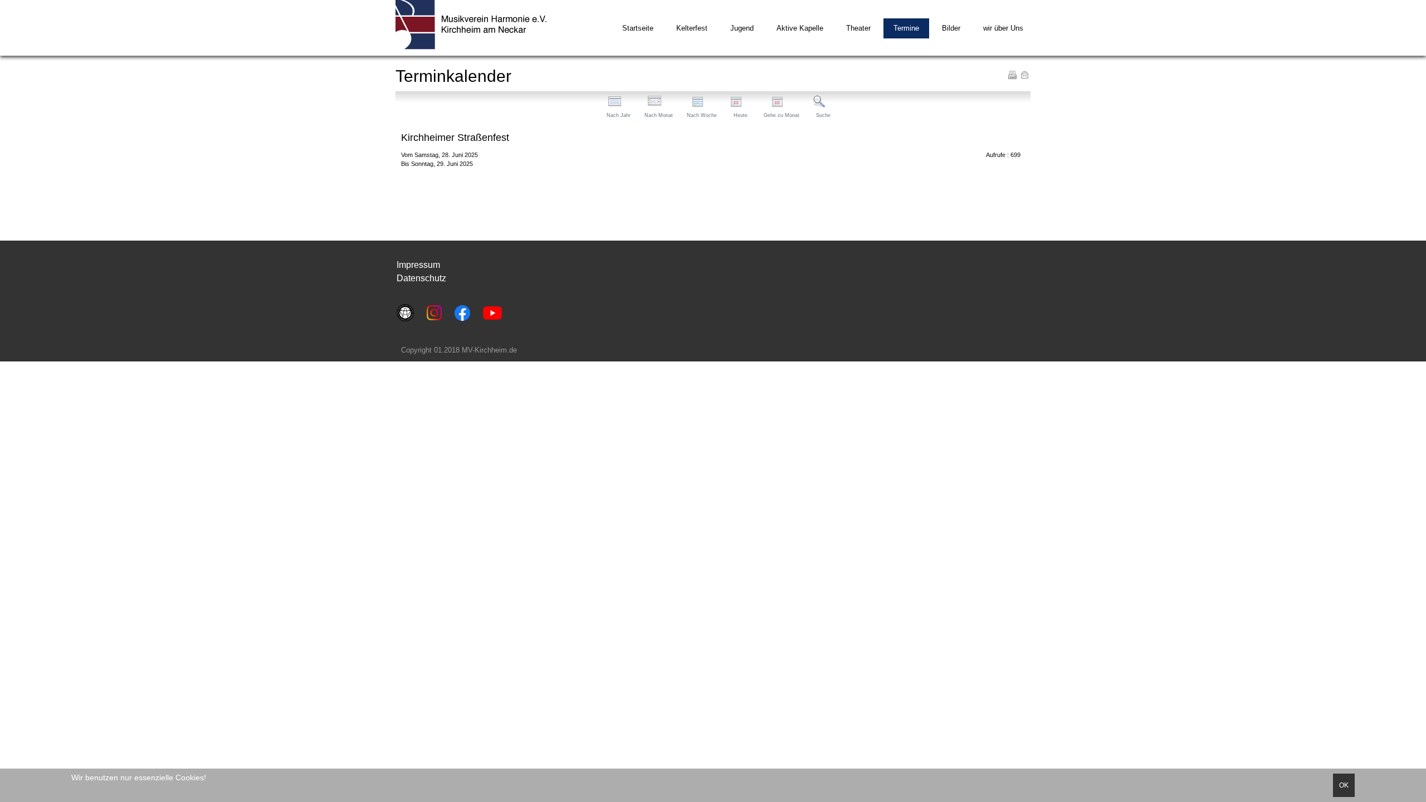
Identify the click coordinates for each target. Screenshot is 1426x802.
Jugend (742, 28)
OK (1344, 785)
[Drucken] (1012, 74)
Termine (906, 28)
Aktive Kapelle (800, 28)
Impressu (415, 265)
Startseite (637, 28)
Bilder (951, 28)
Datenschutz (421, 278)
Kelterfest (691, 28)
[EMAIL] (1024, 74)
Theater (858, 28)
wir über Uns (1003, 28)
